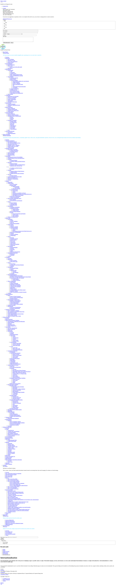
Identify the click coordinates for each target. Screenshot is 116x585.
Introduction (10, 182)
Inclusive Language (14, 80)
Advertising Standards (9, 148)
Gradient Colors (16, 341)
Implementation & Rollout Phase (16, 275)
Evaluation (12, 273)
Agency (14, 381)
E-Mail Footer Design (12, 441)
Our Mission (10, 68)
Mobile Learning (13, 288)
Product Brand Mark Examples (18, 392)
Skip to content (3, 1)
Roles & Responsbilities (14, 223)
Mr (6, 27)
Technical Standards (16, 280)
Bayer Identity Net (8, 531)
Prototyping (12, 249)
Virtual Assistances (9, 294)
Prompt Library (11, 62)
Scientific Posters (8, 457)
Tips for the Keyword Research (16, 200)
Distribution (12, 253)
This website (5, 542)
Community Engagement (10, 309)
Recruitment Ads (13, 122)
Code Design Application (12, 350)
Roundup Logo (15, 396)
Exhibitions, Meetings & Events (14, 105)
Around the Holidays (12, 432)
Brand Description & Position (18, 386)
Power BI (9, 460)
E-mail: (4, 35)
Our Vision (12, 412)
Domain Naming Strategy (15, 415)
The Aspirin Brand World (12, 505)
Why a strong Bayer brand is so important (13, 473)
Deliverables (12, 287)
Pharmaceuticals (8, 419)
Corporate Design (13, 203)
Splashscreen (12, 245)
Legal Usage (15, 394)
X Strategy (12, 169)
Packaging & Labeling (14, 424)
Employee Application (7, 427)
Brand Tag (12, 366)
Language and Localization (15, 286)
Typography (12, 72)
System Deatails (16, 279)
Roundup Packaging (14, 408)
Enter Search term (3, 537)
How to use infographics (12, 487)
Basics (9, 295)
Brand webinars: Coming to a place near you (16, 502)
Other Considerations (12, 281)
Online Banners (13, 125)
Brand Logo (10, 330)
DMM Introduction (9, 524)
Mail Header (7, 455)
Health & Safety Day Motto (13, 146)
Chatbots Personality (12, 305)
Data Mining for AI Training (18, 195)
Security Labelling (11, 453)
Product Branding (6, 317)
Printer (14, 382)
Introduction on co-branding (13, 96)
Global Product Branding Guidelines (12, 320)
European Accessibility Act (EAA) (19, 193)
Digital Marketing (11, 411)
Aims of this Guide (13, 261)
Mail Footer (7, 439)
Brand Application (6, 134)
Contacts (9, 179)
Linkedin (9, 170)
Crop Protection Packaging (15, 353)
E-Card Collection (11, 435)
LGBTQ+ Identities (16, 83)
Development (10, 206)
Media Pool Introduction (10, 521)
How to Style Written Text (15, 484)
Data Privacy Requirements (13, 178)
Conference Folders (11, 448)
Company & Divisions (14, 88)
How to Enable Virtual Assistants (16, 304)
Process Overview (16, 379)
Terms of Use (15, 190)
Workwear (7, 463)
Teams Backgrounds (14, 362)
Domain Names (13, 185)
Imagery (11, 119)
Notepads (9, 451)
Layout (11, 346)
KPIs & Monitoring (14, 414)
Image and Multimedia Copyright (16, 75)
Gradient (14, 338)
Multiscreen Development (15, 251)
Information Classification (15, 284)
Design (9, 201)
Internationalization (13, 247)
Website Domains (16, 186)
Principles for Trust (11, 60)
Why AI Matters (11, 59)
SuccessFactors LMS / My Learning (17, 277)
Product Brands (11, 111)
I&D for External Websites (15, 211)
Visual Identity (10, 70)
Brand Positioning (8, 63)
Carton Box (15, 374)
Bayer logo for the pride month (16, 66)
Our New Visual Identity (12, 328)
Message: (4, 36)
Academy (5, 465)
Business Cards (11, 444)
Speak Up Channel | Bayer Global (14, 316)
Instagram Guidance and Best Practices (17, 164)
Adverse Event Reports (14, 197)
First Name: (5, 30)
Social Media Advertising (12, 149)
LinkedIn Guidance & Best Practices (17, 171)
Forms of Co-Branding (12, 97)
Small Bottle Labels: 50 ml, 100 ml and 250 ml (21, 371)
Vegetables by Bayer (12, 511)
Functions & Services (14, 208)
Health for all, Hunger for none (14, 434)
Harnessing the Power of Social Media (15, 157)
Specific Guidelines (14, 221)
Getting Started (10, 183)
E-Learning (7, 257)
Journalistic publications (12, 101)
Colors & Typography (17, 390)
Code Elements (15, 337)
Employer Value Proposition (13, 114)
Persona (11, 117)
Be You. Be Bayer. (11, 113)
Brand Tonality (13, 78)
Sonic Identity (10, 94)
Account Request (6, 525)
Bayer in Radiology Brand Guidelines (17, 422)
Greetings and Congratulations (13, 431)
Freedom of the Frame (17, 343)
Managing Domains (16, 188)
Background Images (9, 437)
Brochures (12, 124)
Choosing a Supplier (14, 226)
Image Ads (12, 123)
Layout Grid (15, 347)
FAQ (9, 130)
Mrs (6, 22)
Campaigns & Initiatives (9, 140)
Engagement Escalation (12, 312)
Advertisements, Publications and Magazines (16, 321)
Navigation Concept (14, 238)
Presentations (12, 351)
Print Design (15, 406)
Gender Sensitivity (16, 82)
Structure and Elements (17, 355)
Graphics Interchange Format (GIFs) (15, 176)
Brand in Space (8, 102)
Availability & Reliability (15, 207)
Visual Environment (11, 104)
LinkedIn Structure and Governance (17, 173)
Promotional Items (11, 154)
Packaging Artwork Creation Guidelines (17, 378)
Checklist (12, 233)
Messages (12, 118)
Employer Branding (9, 112)
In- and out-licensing (12, 98)
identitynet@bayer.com (7, 18)
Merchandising (15, 391)
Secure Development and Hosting (19, 213)
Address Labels (11, 447)
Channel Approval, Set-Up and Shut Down (16, 158)
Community (2, 572)
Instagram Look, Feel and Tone (16, 165)
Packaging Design (16, 398)
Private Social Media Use (12, 177)
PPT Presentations (8, 436)
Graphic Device (13, 73)
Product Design (15, 407)
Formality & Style (13, 89)
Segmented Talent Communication (14, 115)
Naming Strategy (13, 239)
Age (13, 85)
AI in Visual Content (12, 496)
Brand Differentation (14, 334)
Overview (7, 57)
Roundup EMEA (13, 395)
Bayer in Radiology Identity (15, 421)
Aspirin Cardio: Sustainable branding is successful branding (19, 507)
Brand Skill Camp (8, 476)
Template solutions (11, 445)
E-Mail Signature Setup (12, 440)
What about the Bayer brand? (10, 474)
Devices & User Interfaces (15, 423)
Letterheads (10, 443)
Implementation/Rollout (12, 274)
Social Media (12, 126)
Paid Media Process (14, 151)
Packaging (10, 323)
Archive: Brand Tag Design (13, 365)
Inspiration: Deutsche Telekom (13, 508)
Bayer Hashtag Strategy (14, 90)
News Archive (8, 512)
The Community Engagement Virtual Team (16, 311)
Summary (12, 333)
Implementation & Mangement (13, 299)
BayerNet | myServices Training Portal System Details (20, 276)
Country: (4, 33)
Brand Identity (8, 69)
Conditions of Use (6, 578)
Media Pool (5, 514)
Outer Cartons (15, 375)
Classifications (13, 235)
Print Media (12, 359)
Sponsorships (10, 100)
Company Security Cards (12, 446)
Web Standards (15, 272)
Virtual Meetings (13, 129)
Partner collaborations (12, 99)
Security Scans (15, 214)
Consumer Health (8, 417)
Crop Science (7, 326)
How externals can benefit (10, 534)
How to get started (13, 184)
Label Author (15, 380)
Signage (9, 106)
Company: (5, 32)
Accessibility (15, 87)
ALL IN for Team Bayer (12, 144)
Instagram (9, 162)
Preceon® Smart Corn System (13, 504)
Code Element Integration (17, 349)
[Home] (2, 48)
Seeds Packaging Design (15, 358)
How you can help (8, 475)
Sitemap (2, 582)
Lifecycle (12, 222)
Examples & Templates (12, 120)
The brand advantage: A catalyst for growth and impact (18, 510)
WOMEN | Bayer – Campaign (13, 145)
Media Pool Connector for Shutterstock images (14, 523)
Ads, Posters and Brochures (15, 367)
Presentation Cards (11, 452)
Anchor (14, 336)
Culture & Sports (11, 147)
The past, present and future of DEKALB (16, 493)
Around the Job (11, 430)
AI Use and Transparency (13, 61)
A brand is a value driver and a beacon (15, 495)
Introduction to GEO (12, 490)
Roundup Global (13, 385)
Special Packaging (16, 377)
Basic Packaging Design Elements (19, 370)
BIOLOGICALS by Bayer (15, 363)
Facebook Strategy (13, 160)
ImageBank (10, 410)
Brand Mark (15, 387)
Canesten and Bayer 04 (12, 506)
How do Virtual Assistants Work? (16, 297)
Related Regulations (11, 133)
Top (1, 583)
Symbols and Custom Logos (13, 110)
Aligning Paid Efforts (14, 150)
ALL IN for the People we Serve (14, 142)
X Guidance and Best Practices (16, 167)
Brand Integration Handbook (13, 418)
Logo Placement (13, 342)
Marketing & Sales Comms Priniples (15, 409)
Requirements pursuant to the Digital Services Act (22, 194)
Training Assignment (14, 283)
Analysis (11, 269)
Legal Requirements (14, 189)
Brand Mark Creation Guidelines (19, 388)
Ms (6, 24)
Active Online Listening (12, 314)
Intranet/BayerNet (13, 205)
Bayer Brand (5, 51)
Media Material (8, 458)
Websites (7, 181)
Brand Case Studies (9, 489)
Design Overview (16, 354)
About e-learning (13, 260)
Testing (11, 250)
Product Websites (13, 202)
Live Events (12, 127)
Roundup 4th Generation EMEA (16, 399)
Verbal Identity (10, 76)
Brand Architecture (9, 107)
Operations (12, 255)
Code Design (10, 331)
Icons (14, 404)
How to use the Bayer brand (13, 480)
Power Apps (10, 461)
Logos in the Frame (16, 345)
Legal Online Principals (9, 131)
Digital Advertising (11, 152)
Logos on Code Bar (16, 344)
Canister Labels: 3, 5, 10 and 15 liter (19, 373)
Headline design (13, 121)
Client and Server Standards (15, 285)
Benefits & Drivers (13, 298)
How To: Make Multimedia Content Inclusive (19, 485)
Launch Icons (12, 242)
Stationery (7, 442)
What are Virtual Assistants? (15, 296)
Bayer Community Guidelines (13, 310)
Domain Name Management (15, 416)
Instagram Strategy (13, 163)
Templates (12, 265)
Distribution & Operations (13, 252)
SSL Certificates (16, 215)
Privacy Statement (6, 579)
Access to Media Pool (9, 520)
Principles (12, 237)
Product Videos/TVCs (12, 325)
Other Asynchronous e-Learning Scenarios (18, 292)
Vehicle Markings (8, 464)
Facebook (9, 159)
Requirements (10, 306)
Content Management (14, 302)
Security (11, 212)
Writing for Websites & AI (13, 216)
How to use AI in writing (15, 92)
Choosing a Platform (14, 234)
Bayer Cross (10, 65)
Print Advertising (11, 153)
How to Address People (14, 482)
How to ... (7, 477)
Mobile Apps (7, 218)
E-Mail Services (16, 210)
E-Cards (6, 429)
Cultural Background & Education (19, 86)
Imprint (14, 191)
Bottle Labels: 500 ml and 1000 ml (19, 372)
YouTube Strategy (13, 175)
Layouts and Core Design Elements (17, 264)
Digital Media (12, 360)
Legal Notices (12, 243)
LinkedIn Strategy (13, 172)
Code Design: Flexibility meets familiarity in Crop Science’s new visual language (23, 499)
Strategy (11, 220)
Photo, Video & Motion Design (16, 74)
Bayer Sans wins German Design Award (15, 492)
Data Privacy (10, 132)
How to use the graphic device (13, 486)
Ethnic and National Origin (18, 84)
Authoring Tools (13, 270)
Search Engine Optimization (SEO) (14, 198)
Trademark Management (12, 109)
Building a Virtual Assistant (15, 300)
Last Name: (5, 31)
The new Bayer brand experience (14, 498)
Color (11, 71)
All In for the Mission (12, 494)
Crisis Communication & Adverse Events (15, 313)
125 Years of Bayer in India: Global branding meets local (18, 509)
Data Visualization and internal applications (13, 459)
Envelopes (10, 449)
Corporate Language (14, 77)
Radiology (10, 420)
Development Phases (14, 268)
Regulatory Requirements (15, 308)
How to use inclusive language (13, 481)
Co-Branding (7, 95)
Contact (4, 8)
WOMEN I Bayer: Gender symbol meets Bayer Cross (18, 501)
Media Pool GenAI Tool (10, 522)
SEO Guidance (13, 199)
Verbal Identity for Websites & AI (16, 93)
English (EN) (5, 6)
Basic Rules (17, 187)
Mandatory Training (14, 291)
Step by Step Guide (16, 348)
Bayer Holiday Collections (13, 433)
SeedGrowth (10, 500)
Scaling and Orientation (14, 244)
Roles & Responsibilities (15, 301)
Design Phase (12, 263)
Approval (12, 225)
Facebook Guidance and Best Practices (17, 161)
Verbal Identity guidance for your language (21, 81)
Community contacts (4, 574)
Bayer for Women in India (13, 497)
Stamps (9, 454)
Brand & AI (7, 58)
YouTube (9, 174)
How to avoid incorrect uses (13, 488)
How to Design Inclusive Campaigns (17, 483)
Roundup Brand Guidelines (13, 384)
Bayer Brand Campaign (12, 141)
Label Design (15, 357)
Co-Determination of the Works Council (17, 289)
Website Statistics (16, 209)
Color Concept (15, 339)
